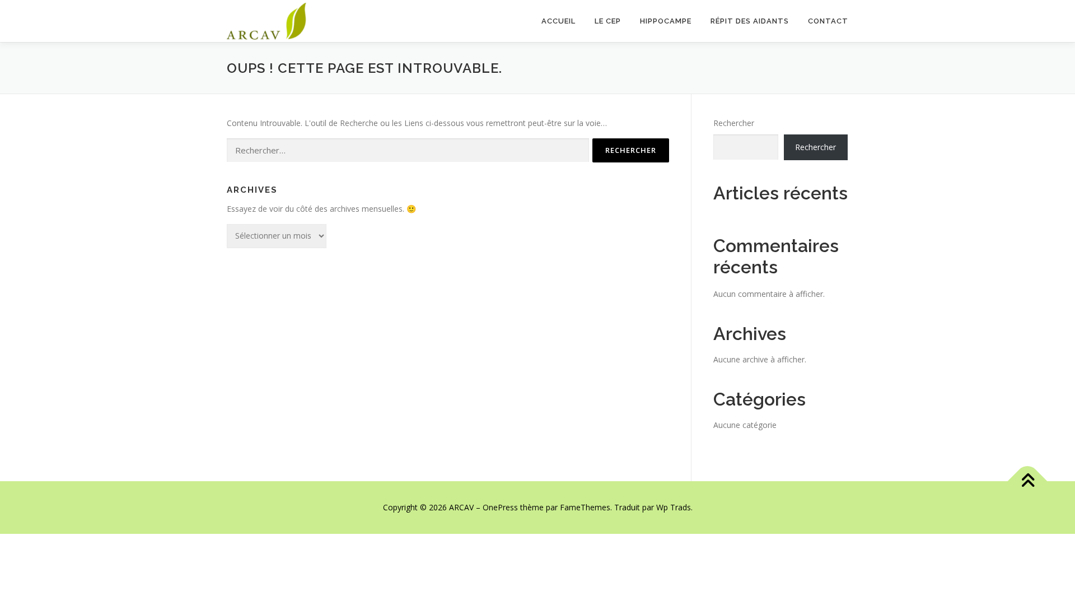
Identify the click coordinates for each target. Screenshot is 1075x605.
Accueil (558, 21)
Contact (828, 21)
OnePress (500, 507)
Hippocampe (665, 21)
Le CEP (608, 21)
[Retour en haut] (1028, 481)
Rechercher (733, 123)
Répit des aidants (750, 21)
